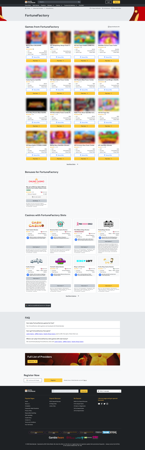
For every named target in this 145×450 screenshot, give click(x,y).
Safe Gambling (28, 415)
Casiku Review (30, 266)
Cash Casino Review (32, 229)
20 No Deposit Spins (79, 410)
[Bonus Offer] (36, 57)
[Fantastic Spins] (60, 261)
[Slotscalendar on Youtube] (99, 403)
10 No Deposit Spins (79, 403)
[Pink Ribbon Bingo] (84, 224)
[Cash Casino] (36, 224)
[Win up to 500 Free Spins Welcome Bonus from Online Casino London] (36, 180)
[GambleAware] (36, 206)
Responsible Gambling (30, 413)
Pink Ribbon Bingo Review (81, 229)
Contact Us (28, 420)
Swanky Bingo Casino (50, 334)
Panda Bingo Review (104, 229)
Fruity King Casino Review (106, 266)
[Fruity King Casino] (108, 261)
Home (26, 401)
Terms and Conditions (30, 422)
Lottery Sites (52, 406)
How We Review (29, 424)
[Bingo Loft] (84, 261)
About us (27, 403)
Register (53, 380)
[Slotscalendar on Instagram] (107, 403)
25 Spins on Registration (80, 406)
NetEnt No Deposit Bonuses (80, 401)
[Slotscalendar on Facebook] (102, 403)
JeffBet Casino (39, 334)
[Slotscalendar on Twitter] (105, 403)
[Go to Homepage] (30, 2)
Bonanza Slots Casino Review (58, 229)
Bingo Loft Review (79, 266)
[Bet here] (29, 252)
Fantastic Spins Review (57, 266)
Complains (27, 406)
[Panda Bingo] (108, 224)
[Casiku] (36, 261)
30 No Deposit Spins (79, 408)
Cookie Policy (28, 417)
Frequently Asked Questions (32, 408)
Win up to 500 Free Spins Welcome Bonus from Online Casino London (36, 187)
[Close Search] (79, 2)
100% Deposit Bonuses (55, 401)
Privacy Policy (28, 410)
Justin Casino (30, 334)
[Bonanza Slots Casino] (60, 224)
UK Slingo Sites (53, 403)
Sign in (85, 380)
